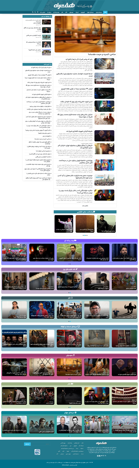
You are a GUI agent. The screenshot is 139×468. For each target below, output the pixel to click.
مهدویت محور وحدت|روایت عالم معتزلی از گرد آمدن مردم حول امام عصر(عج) (75, 176)
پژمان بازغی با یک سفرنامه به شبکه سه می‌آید (98, 346)
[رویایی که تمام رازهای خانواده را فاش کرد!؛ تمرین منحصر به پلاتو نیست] (14, 396)
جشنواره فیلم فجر (64, 445)
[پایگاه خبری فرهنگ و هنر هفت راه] (69, 5)
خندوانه (81, 448)
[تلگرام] (102, 456)
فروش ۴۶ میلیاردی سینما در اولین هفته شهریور (76, 89)
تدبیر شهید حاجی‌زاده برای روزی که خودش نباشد (76, 101)
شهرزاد (68, 451)
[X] (106, 456)
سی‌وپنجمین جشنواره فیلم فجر (77, 451)
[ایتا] (98, 456)
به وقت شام (81, 445)
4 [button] (83, 235)
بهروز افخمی (62, 443)
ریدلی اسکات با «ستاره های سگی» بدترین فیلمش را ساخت (14, 431)
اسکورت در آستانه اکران (103, 288)
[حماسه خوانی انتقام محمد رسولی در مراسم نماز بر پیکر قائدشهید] (124, 252)
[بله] (100, 456)
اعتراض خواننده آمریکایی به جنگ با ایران (85, 230)
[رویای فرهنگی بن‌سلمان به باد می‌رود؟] (106, 224)
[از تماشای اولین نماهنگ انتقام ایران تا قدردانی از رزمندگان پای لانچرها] (14, 252)
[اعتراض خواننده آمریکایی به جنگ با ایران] (85, 224)
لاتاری (59, 451)
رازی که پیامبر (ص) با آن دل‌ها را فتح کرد (79, 59)
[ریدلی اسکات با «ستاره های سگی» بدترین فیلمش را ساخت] (14, 424)
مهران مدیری (68, 454)
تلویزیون (83, 12)
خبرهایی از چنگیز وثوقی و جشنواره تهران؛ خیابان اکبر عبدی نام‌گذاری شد (75, 146)
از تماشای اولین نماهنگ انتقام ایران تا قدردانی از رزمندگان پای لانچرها (15, 259)
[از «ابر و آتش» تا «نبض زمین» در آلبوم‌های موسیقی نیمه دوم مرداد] (14, 367)
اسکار (82, 443)
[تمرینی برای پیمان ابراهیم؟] (69, 396)
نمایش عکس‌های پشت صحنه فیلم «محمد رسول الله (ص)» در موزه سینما (74, 115)
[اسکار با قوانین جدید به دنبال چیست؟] (41, 281)
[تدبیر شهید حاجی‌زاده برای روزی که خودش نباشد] (104, 106)
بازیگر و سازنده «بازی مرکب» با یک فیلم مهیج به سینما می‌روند (97, 431)
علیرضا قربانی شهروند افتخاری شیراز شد (79, 131)
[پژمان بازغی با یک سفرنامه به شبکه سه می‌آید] (96, 338)
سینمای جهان (90, 12)
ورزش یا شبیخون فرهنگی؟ (66, 231)
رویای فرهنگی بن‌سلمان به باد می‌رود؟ (108, 230)
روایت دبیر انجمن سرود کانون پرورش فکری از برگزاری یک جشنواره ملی (43, 373)
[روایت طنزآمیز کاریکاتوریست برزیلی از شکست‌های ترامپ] (96, 310)
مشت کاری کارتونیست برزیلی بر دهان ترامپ (126, 317)
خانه (105, 12)
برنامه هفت (70, 443)
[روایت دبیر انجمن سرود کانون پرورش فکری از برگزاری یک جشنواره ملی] (41, 367)
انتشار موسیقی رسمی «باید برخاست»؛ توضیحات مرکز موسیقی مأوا (97, 259)
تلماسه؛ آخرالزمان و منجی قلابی (33, 35)
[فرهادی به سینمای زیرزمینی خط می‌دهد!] (46, 44)
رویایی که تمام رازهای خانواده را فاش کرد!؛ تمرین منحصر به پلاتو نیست (14, 402)
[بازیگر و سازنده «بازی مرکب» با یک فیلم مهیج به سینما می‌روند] (96, 424)
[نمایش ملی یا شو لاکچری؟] (46, 52)
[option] (106, 224)
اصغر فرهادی (76, 443)
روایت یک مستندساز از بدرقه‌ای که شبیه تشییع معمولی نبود (70, 345)
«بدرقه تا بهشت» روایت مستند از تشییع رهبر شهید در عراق (42, 345)
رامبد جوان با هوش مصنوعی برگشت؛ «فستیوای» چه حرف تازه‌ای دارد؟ (42, 316)
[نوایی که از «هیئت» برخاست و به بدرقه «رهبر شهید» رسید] (41, 252)
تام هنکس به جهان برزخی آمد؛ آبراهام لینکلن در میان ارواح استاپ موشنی (70, 431)
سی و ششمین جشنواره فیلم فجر (67, 448)
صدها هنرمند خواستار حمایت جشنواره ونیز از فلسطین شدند (74, 75)
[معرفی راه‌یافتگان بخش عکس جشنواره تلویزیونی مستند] (14, 338)
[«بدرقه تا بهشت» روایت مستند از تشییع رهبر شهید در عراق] (41, 338)
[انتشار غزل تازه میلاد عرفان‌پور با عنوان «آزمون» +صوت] (69, 252)
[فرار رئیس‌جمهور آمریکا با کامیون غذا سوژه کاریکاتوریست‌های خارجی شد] (69, 310)
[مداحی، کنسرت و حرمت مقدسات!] (85, 34)
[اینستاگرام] (104, 456)
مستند (82, 454)
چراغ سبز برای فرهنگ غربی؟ (19, 317)
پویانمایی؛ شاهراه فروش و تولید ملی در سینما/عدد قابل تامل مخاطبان (75, 161)
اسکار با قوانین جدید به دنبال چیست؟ (45, 288)
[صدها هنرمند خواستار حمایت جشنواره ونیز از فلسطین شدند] (104, 78)
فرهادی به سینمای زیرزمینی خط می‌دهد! (33, 43)
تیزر (70, 445)
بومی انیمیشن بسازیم (131, 288)
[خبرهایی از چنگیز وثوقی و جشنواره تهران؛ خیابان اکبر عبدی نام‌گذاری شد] (104, 148)
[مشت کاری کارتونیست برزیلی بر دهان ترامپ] (124, 310)
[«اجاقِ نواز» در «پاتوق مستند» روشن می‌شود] (124, 338)
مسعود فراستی (76, 454)
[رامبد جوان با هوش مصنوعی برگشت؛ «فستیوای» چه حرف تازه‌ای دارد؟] (41, 310)
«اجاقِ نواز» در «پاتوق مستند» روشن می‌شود (126, 346)
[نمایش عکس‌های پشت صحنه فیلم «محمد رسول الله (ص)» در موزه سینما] (104, 119)
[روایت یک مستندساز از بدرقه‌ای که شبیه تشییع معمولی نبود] (69, 338)
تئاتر (66, 12)
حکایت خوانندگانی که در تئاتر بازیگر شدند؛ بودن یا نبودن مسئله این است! (75, 191)
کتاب (57, 454)
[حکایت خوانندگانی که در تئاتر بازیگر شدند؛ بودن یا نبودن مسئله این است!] (104, 195)
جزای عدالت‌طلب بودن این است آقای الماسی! (32, 28)
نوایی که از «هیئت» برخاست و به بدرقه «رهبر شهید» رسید (43, 259)
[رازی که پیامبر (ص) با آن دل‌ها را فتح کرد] (104, 63)
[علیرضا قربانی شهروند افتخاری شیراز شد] (104, 135)
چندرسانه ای (56, 12)
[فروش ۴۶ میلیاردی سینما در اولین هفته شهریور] (104, 93)
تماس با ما (42, 12)
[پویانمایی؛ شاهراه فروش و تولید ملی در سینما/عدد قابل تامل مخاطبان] (104, 165)
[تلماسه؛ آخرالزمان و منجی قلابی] (46, 37)
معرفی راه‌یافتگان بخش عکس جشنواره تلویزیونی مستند (15, 345)
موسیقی (71, 12)
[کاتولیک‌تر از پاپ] (46, 22)
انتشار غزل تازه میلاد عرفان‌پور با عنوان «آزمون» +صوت (70, 259)
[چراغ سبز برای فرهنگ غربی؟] (14, 310)
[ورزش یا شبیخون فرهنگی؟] (63, 224)
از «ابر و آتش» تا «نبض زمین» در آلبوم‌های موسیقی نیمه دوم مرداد (16, 373)
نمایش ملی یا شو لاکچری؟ (34, 50)
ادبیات (77, 12)
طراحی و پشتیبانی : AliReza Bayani (69, 465)
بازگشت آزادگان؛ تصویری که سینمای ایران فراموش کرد (69, 287)
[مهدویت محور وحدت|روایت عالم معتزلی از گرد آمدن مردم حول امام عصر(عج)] (104, 180)
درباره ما (49, 12)
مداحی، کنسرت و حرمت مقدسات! (102, 54)
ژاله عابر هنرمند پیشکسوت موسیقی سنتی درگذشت (97, 374)
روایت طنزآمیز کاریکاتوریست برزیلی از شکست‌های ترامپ (97, 316)
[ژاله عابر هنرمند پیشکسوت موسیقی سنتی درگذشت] (96, 367)
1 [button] (70, 292)
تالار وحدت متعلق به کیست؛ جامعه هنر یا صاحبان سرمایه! (124, 402)
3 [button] (84, 235)
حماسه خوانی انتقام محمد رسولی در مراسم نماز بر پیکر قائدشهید (124, 259)
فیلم (63, 451)
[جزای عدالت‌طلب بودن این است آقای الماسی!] (46, 30)
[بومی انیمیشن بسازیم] (124, 281)
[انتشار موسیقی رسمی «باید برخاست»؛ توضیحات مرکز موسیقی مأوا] (96, 252)
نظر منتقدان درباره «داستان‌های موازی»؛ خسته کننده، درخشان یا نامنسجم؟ (15, 287)
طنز (62, 12)
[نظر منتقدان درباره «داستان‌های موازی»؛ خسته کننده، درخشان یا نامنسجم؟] (14, 281)
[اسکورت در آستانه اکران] (96, 281)
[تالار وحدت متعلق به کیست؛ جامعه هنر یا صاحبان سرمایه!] (124, 396)
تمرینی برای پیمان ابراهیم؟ (75, 403)
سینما (77, 448)
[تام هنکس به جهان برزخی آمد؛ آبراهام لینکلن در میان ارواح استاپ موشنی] (69, 424)
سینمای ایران (99, 12)
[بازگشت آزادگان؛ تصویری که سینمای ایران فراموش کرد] (69, 281)
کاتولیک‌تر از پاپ (37, 23)
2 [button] (85, 235)
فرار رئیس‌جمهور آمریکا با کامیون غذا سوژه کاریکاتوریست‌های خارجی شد (71, 316)
